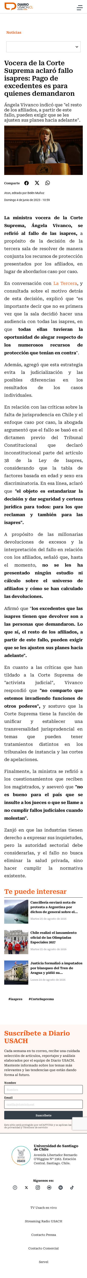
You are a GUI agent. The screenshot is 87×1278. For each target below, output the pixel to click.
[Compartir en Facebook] (26, 183)
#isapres (15, 999)
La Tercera (64, 283)
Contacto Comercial (43, 1248)
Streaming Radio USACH (43, 1221)
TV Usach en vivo (43, 1207)
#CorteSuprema (41, 999)
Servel (43, 1261)
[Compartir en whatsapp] (47, 183)
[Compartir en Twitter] (37, 183)
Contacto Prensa (43, 1234)
